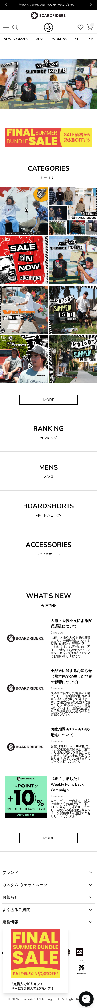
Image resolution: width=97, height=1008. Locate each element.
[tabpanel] (48, 84)
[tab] (24, 119)
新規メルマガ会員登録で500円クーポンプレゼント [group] (48, 5)
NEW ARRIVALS (16, 39)
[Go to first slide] (91, 5)
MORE (48, 399)
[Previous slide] (5, 5)
